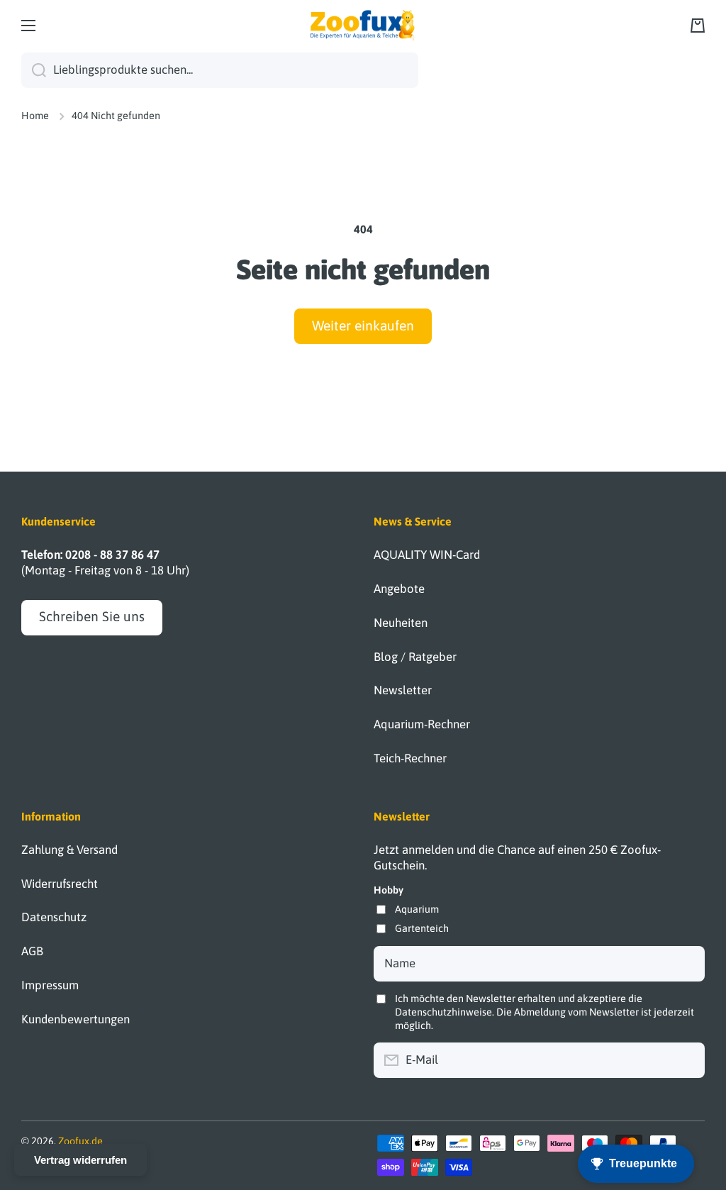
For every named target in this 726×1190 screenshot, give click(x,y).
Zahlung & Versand (69, 850)
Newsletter (403, 690)
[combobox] (219, 70)
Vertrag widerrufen (80, 1160)
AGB (32, 951)
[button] (698, 25)
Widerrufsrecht (59, 884)
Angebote (399, 589)
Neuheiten (401, 623)
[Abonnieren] (687, 1060)
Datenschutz (53, 917)
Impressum (50, 985)
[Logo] (363, 25)
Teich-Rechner (410, 758)
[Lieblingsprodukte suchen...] (33, 70)
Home (35, 115)
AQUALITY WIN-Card (427, 554)
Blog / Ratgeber (415, 657)
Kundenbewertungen (75, 1019)
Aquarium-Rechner (422, 724)
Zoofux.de (80, 1141)
